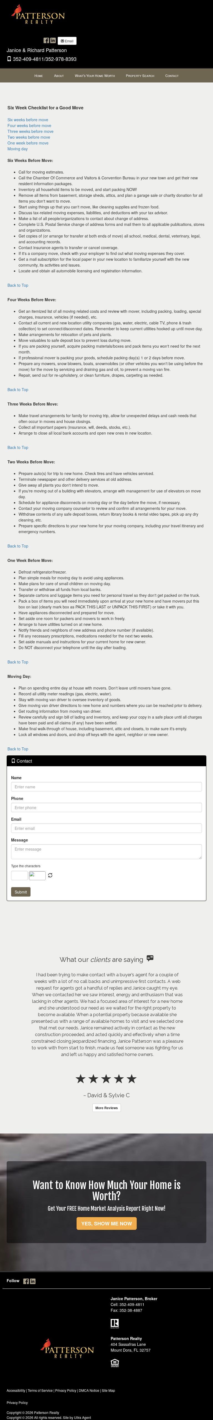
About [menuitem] (59, 75)
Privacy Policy (65, 1390)
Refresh (50, 875)
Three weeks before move (30, 131)
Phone (17, 798)
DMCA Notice (89, 1390)
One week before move (28, 143)
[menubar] (106, 75)
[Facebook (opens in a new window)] (46, 40)
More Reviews (106, 1107)
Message (19, 840)
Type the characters (25, 865)
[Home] (38, 16)
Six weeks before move (27, 119)
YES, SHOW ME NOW (106, 1223)
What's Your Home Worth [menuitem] (95, 75)
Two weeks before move (28, 137)
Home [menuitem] (38, 75)
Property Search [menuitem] (140, 75)
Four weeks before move (29, 125)
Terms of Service (40, 1390)
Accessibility (16, 1390)
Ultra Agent (82, 1417)
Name (16, 777)
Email (68, 40)
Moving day (17, 148)
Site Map (108, 1390)
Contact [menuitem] (172, 75)
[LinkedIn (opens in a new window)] (53, 40)
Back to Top (17, 285)
